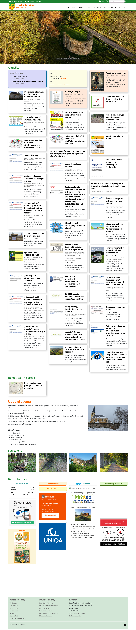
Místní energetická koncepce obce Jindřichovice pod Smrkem (114, 228)
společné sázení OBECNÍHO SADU (32, 253)
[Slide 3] (44, 61)
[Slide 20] (101, 61)
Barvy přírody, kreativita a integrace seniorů (75, 309)
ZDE (32, 424)
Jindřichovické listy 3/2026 (114, 137)
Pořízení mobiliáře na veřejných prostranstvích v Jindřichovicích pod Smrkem (115, 331)
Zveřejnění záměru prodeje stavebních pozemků (33, 385)
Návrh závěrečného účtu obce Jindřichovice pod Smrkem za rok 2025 (33, 144)
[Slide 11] (71, 61)
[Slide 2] (41, 61)
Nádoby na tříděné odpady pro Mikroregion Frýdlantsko (114, 163)
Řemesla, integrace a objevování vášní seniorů (114, 201)
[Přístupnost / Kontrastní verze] (100, 1)
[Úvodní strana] (108, 418)
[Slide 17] (91, 61)
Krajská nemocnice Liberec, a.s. (49, 613)
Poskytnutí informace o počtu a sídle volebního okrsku (34, 94)
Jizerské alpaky (31, 155)
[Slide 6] (54, 61)
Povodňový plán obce (113, 483)
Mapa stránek (14, 616)
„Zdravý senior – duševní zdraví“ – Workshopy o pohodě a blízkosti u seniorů (115, 281)
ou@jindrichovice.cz (80, 613)
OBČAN (74, 8)
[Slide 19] (98, 61)
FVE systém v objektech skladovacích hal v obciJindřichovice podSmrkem (73, 281)
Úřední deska (14, 606)
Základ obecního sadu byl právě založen (34, 234)
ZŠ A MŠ (96, 8)
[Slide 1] (38, 61)
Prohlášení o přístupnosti (18, 619)
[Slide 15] (84, 61)
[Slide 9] (64, 61)
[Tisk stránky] (107, 1)
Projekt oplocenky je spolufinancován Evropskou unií (115, 117)
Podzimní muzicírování (116, 72)
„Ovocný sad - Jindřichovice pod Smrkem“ (32, 278)
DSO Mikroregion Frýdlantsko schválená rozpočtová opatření (75, 296)
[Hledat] (126, 1)
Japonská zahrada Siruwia (73, 165)
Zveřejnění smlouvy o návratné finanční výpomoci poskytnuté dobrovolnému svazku (75, 336)
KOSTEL (82, 8)
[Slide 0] (34, 61)
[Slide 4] (48, 61)
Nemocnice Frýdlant (45, 611)
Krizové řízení (52, 489)
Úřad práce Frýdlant (45, 616)
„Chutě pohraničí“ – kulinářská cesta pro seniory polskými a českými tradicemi (33, 301)
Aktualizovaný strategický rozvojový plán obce (75, 226)
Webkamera (54, 483)
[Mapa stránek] (103, 1)
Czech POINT (14, 608)
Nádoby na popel (72, 91)
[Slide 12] (74, 61)
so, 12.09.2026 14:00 (19, 78)
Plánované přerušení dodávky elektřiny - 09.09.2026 (115, 99)
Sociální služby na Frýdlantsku (83, 492)
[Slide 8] (61, 61)
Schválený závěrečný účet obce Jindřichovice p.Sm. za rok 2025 (75, 140)
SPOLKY (102, 8)
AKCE (89, 8)
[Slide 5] (51, 61)
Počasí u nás (22, 489)
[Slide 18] (94, 61)
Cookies (12, 613)
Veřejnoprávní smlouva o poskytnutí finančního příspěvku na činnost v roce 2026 (108, 186)
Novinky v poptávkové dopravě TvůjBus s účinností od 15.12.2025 (116, 251)
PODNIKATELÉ (113, 8)
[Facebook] (40, 1)
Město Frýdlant (44, 608)
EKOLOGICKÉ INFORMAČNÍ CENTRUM (83, 508)
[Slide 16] (88, 61)
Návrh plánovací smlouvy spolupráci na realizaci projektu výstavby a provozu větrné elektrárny (67, 154)
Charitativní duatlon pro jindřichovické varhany (74, 115)
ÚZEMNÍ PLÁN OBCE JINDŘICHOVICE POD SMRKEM (74, 350)
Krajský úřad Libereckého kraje (48, 606)
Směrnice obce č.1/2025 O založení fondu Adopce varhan (74, 247)
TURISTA (122, 8)
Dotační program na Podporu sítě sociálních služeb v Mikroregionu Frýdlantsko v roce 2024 (116, 357)
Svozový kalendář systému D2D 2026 (32, 118)
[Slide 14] (81, 61)
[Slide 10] (68, 61)
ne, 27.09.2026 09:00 (27, 83)
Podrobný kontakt (75, 616)
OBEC (67, 8)
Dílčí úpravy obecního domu (115, 308)
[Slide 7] (58, 61)
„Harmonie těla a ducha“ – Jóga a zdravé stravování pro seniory (34, 330)
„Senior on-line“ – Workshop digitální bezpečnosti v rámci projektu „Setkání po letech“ (33, 208)
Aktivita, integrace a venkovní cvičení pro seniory (34, 178)
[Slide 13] (78, 61)
